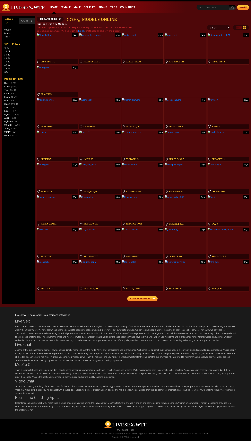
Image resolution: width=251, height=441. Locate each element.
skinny (10, 132)
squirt (11, 104)
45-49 (7, 68)
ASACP (125, 430)
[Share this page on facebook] (248, 184)
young (10, 128)
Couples (90, 7)
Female (66, 7)
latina (10, 86)
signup (243, 7)
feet (10, 100)
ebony (10, 97)
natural (11, 135)
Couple (7, 29)
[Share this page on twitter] (248, 179)
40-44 (7, 65)
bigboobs (12, 121)
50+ (6, 72)
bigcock (11, 114)
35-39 (7, 61)
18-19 (6, 47)
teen (10, 90)
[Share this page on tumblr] (248, 189)
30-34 (7, 58)
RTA (119, 430)
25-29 (7, 54)
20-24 (7, 51)
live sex (81, 30)
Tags (113, 7)
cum (9, 93)
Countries (127, 7)
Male (77, 7)
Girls (9, 18)
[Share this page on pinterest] (248, 194)
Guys (25, 20)
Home (54, 7)
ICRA (132, 430)
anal (10, 107)
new (10, 83)
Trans (102, 7)
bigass (10, 111)
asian (10, 118)
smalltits (12, 125)
